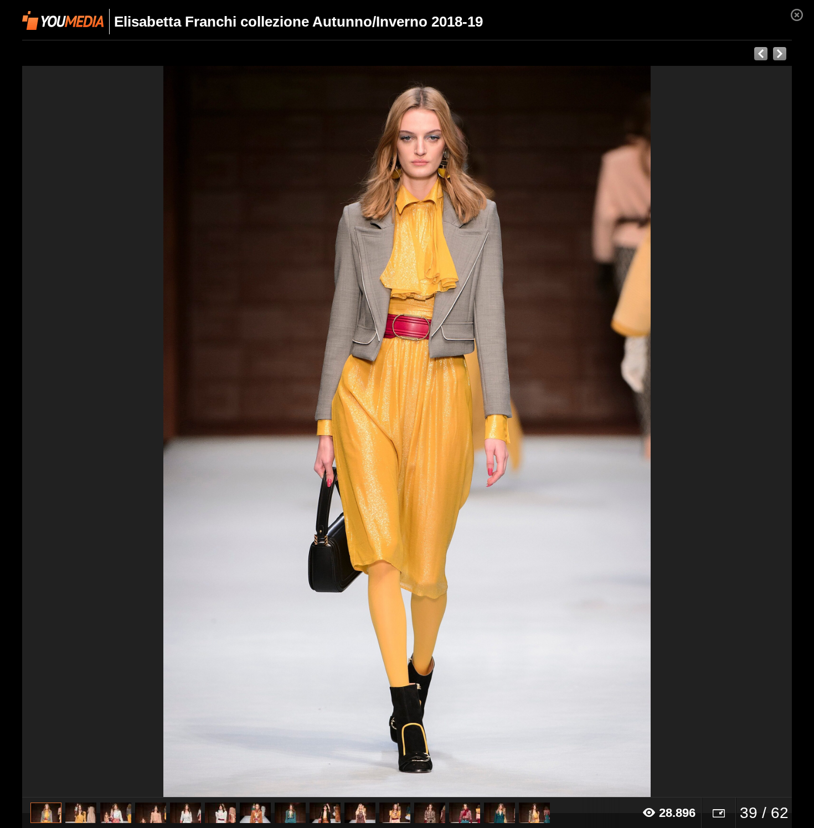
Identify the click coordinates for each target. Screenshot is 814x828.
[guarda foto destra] (484, 432)
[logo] (63, 20)
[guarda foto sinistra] (99, 432)
